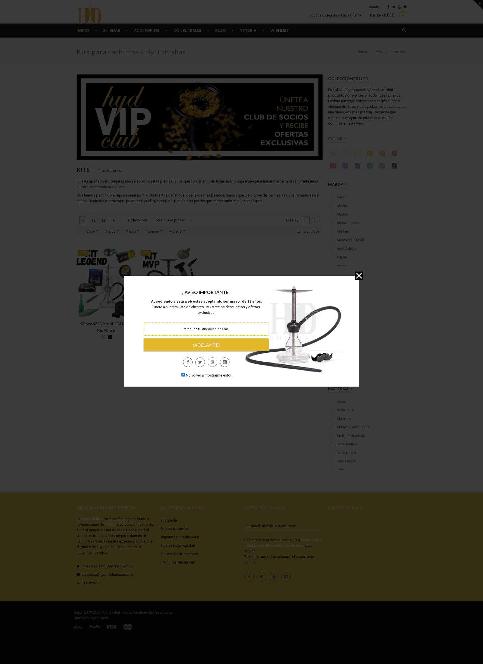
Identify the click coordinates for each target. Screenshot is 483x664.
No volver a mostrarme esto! (208, 375)
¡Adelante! (206, 344)
